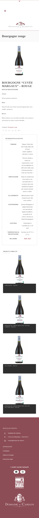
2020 (25, 238)
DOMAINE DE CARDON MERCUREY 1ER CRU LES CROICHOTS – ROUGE (17, 406)
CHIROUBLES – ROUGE (11, 285)
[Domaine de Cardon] (20, 25)
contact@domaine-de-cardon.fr (16, 440)
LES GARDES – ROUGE (11, 366)
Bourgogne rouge (12, 127)
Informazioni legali (8, 459)
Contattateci (6, 451)
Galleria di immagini (8, 455)
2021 (29, 238)
